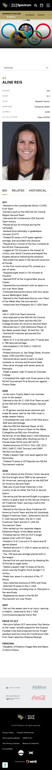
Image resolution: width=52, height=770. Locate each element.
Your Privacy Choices (11, 743)
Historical (37, 190)
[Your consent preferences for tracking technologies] (5, 765)
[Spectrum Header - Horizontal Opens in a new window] (24, 5)
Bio (4, 190)
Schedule (29, 15)
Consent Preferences (25, 733)
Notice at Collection (31, 743)
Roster (41, 15)
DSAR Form (27, 738)
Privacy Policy (8, 733)
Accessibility (7, 749)
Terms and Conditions (11, 738)
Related (18, 190)
